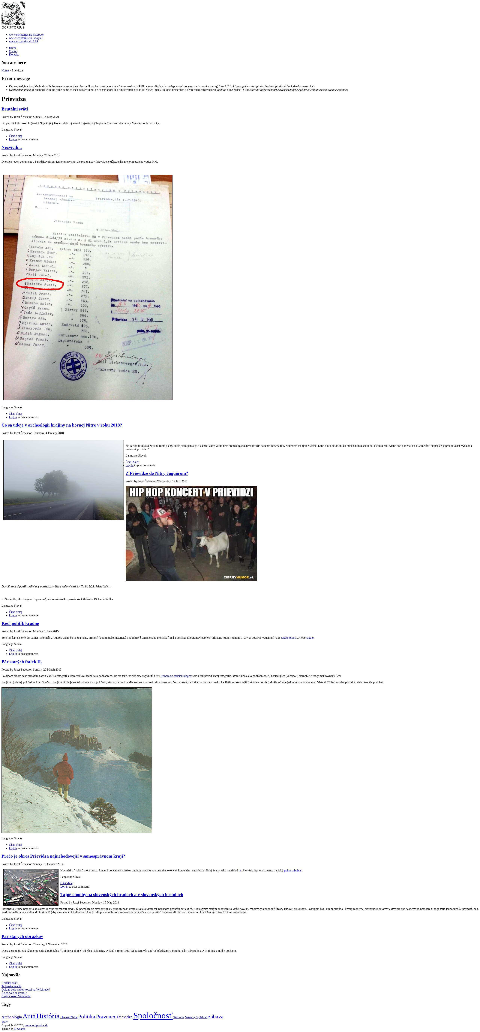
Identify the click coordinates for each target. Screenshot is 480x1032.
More (5, 1022)
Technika (178, 1017)
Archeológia (12, 1017)
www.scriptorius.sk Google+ (26, 38)
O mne (13, 51)
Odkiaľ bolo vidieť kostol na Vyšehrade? (26, 989)
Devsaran (20, 1028)
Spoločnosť (153, 1015)
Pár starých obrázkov (22, 936)
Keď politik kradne (20, 623)
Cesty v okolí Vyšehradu (16, 996)
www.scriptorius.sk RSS (23, 41)
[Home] (13, 28)
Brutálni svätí (15, 109)
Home (12, 47)
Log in (13, 139)
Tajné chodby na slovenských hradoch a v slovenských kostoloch (121, 894)
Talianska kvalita (11, 986)
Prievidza (125, 1017)
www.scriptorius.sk (36, 1025)
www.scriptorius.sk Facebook (26, 34)
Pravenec (106, 1016)
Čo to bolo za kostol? (14, 992)
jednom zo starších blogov (176, 675)
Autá (29, 1016)
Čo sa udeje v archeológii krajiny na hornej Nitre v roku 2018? (62, 425)
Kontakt (14, 54)
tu (240, 870)
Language (8, 129)
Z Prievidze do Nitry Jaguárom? (157, 473)
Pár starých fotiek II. (22, 661)
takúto (310, 637)
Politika (86, 1016)
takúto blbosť (289, 637)
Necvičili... (12, 147)
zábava (216, 1016)
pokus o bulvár (293, 870)
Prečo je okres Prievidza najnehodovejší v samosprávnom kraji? (63, 856)
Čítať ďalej (15, 135)
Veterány (190, 1017)
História (48, 1016)
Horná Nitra (68, 1017)
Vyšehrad (201, 1017)
